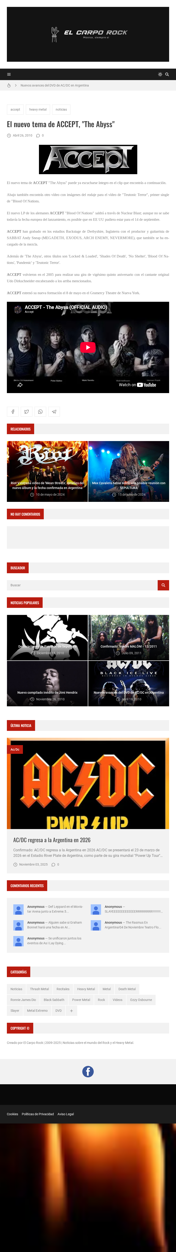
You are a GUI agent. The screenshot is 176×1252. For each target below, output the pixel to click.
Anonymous (35, 906)
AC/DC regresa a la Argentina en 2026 (52, 840)
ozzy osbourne (141, 1000)
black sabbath (54, 1000)
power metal (81, 1000)
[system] (160, 74)
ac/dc (15, 749)
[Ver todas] (71, 1011)
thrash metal (39, 989)
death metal (127, 989)
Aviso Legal (66, 1114)
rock (101, 1000)
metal (107, 989)
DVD (58, 1010)
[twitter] (27, 412)
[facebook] (13, 412)
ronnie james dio (23, 1000)
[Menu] (9, 74)
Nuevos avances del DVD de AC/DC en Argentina (55, 85)
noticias (61, 109)
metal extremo (37, 1010)
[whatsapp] (40, 412)
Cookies (12, 1114)
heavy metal (38, 109)
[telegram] (54, 412)
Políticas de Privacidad (38, 1114)
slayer (15, 1010)
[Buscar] (167, 74)
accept (15, 109)
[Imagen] (88, 783)
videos (117, 1000)
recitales (63, 989)
